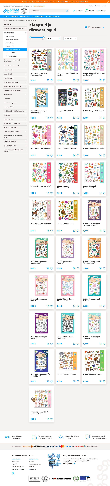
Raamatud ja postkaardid (11, 131)
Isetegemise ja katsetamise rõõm (14, 28)
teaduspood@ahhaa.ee (18, 469)
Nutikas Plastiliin (9, 78)
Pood (7, 20)
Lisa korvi (47, 80)
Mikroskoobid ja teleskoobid (12, 90)
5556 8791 (17, 466)
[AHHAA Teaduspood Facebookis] (20, 473)
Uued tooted (14, 16)
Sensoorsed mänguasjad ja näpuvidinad (12, 60)
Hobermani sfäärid (10, 53)
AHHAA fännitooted (10, 141)
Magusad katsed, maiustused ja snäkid (13, 136)
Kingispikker (8, 24)
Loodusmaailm (8, 70)
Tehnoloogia (8, 94)
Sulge (108, 1)
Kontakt (103, 6)
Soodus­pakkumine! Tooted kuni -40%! (13, 150)
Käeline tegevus (13, 20)
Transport (97, 6)
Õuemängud (8, 74)
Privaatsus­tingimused (35, 464)
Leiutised (7, 115)
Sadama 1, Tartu (16, 459)
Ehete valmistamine (11, 56)
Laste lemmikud (25, 16)
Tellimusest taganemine (53, 16)
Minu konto (79, 10)
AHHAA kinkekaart (38, 16)
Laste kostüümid (9, 107)
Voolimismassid (10, 46)
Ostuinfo (91, 6)
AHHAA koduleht (38, 6)
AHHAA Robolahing (10, 145)
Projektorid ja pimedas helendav (14, 111)
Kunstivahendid (10, 36)
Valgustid (7, 98)
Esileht (4, 20)
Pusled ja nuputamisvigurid (12, 86)
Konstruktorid (8, 119)
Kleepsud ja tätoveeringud (23, 20)
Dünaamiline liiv (10, 43)
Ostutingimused (33, 459)
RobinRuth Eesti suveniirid (12, 123)
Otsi (67, 11)
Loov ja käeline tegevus (12, 39)
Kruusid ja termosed (10, 127)
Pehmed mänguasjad (10, 103)
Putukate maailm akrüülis (12, 66)
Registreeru (32, 469)
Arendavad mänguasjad (11, 82)
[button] (52, 80)
